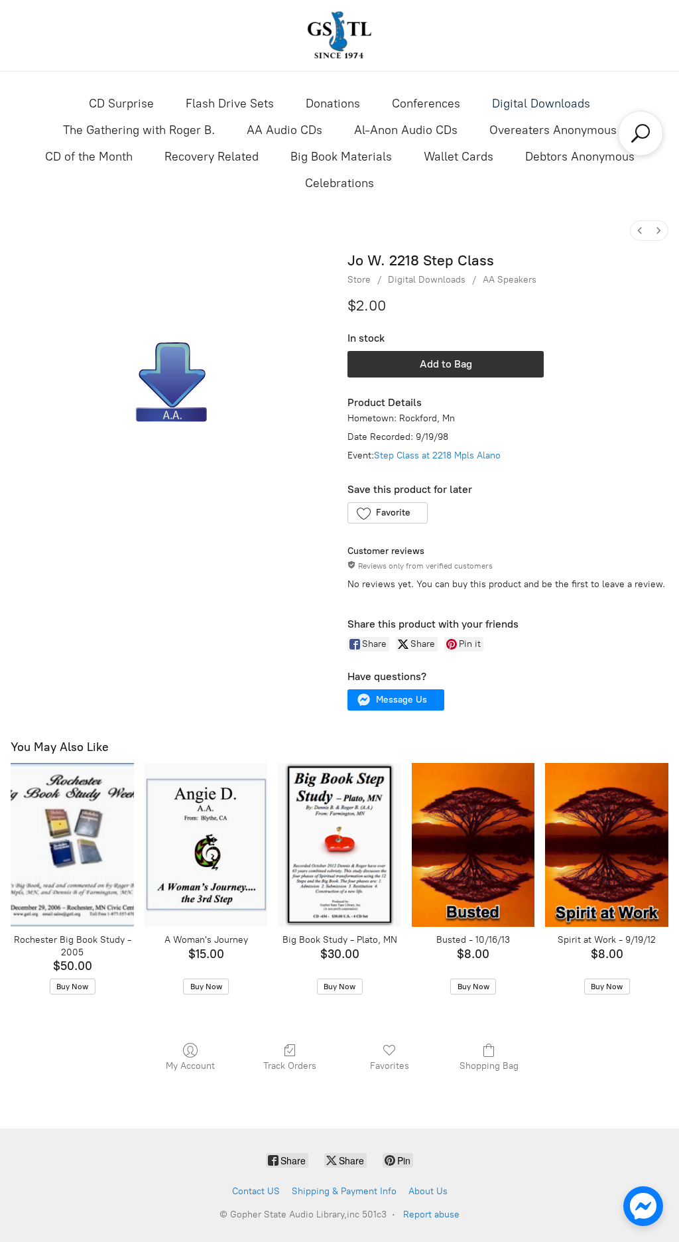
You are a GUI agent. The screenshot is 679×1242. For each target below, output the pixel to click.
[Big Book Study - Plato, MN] (339, 845)
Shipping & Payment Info (344, 1191)
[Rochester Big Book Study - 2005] (72, 845)
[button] (387, 512)
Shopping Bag (489, 1065)
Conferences (426, 103)
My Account (190, 1065)
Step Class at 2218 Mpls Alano (437, 455)
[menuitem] (640, 230)
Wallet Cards (458, 156)
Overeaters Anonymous (553, 130)
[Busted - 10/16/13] (473, 845)
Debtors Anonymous (580, 156)
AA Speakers (509, 279)
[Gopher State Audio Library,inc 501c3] (339, 35)
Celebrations (339, 183)
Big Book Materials (341, 156)
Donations (333, 103)
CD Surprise (121, 103)
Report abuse (431, 1214)
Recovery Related (211, 156)
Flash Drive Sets (230, 103)
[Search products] (640, 133)
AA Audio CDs (284, 130)
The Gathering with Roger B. (139, 130)
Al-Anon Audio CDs (406, 130)
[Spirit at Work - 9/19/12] (606, 845)
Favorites (389, 1065)
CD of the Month (89, 156)
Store (359, 279)
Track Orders (289, 1065)
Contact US (256, 1191)
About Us (428, 1191)
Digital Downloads (541, 103)
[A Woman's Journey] (206, 845)
